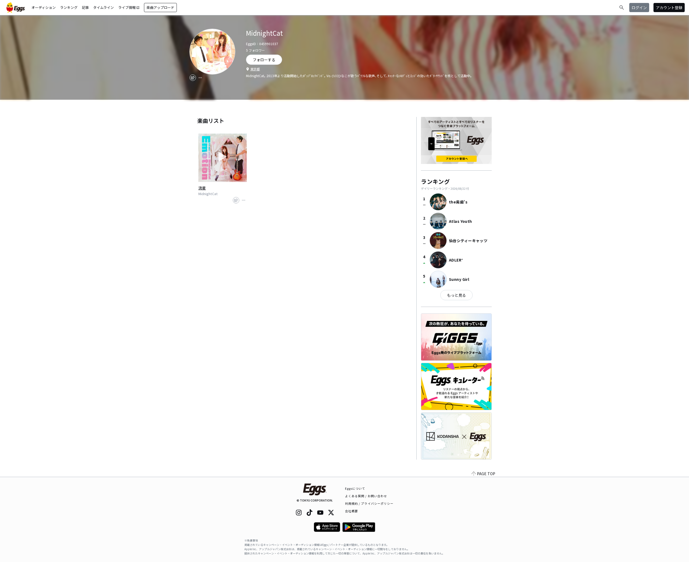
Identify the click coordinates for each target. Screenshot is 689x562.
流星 (202, 188)
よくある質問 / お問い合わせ (366, 496)
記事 (85, 7)
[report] (200, 77)
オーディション (43, 7)
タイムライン (103, 7)
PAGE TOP (486, 473)
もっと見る (456, 295)
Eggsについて (355, 488)
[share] (192, 77)
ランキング (69, 7)
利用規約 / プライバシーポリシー (369, 503)
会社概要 (351, 511)
